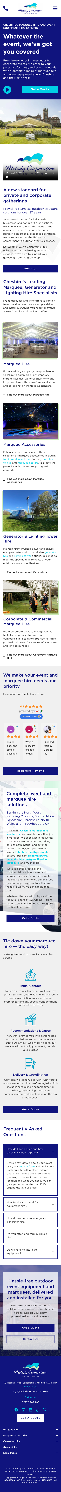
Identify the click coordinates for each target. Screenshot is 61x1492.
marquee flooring (36, 859)
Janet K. (35, 727)
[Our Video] (7, 90)
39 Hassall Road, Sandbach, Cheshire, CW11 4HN (30, 1382)
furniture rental (37, 852)
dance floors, (23, 459)
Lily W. (16, 727)
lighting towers (37, 855)
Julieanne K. (53, 727)
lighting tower (22, 555)
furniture (8, 459)
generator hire (15, 859)
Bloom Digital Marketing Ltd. (19, 1471)
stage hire (13, 862)
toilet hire (21, 852)
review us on (29, 716)
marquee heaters (28, 462)
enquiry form (27, 1166)
